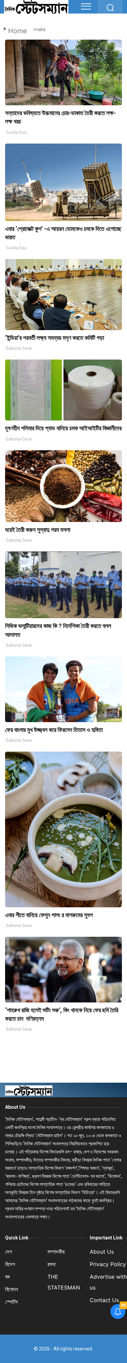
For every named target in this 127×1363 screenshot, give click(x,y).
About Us (15, 1107)
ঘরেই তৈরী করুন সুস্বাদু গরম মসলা (38, 529)
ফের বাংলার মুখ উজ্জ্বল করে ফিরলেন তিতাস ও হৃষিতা (54, 729)
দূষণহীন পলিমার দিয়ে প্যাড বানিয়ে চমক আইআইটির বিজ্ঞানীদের (63, 428)
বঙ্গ (7, 1276)
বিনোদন (11, 1289)
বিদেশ (10, 1264)
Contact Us (104, 1300)
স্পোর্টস (11, 1301)
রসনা (51, 1264)
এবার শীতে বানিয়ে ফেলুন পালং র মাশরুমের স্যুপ (49, 914)
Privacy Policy (108, 1264)
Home (17, 31)
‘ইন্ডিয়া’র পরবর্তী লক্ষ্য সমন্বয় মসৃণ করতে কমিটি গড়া (54, 337)
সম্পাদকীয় (56, 1251)
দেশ (8, 1251)
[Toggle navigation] (86, 6)
